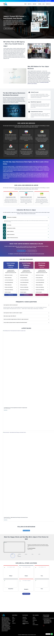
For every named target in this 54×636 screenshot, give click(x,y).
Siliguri (34, 623)
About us (13, 618)
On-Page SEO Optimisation (10, 134)
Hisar (42, 588)
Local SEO (24, 620)
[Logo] (3, 615)
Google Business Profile (11, 197)
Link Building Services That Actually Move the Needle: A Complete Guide (15, 407)
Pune (42, 575)
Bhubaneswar (35, 620)
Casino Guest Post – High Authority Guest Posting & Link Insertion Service (16, 517)
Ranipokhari (10, 588)
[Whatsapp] (52, 634)
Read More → (6, 410)
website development (25, 167)
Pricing (13, 620)
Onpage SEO (24, 617)
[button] (35, 4)
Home (13, 617)
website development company (26, 623)
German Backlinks (25, 621)
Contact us (14, 623)
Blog (13, 621)
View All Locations (35, 624)
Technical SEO (25, 618)
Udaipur (26, 575)
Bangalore (26, 589)
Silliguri (10, 575)
